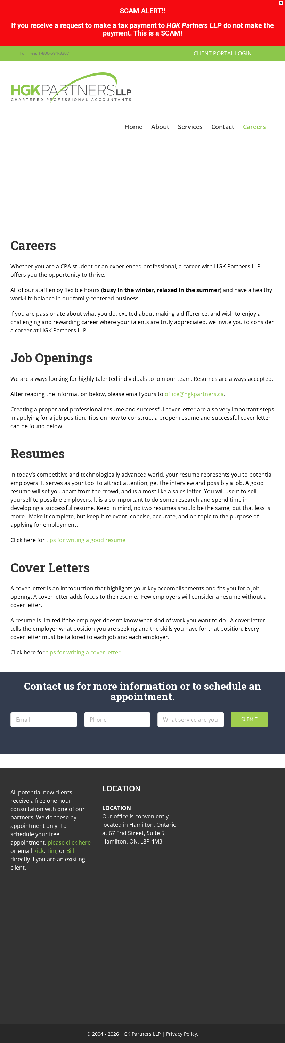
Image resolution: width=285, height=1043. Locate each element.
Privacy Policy (181, 1033)
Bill (70, 851)
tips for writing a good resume (85, 540)
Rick (38, 851)
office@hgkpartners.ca (194, 394)
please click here (69, 842)
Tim (51, 851)
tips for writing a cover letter (83, 652)
